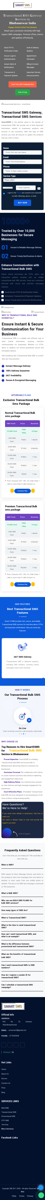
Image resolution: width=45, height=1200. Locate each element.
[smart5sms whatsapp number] (41, 1195)
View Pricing (22, 92)
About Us (5, 1074)
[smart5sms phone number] (41, 1187)
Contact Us (5, 1083)
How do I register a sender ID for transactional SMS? (16, 976)
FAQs (14, 1196)
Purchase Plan (22, 491)
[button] (19, 733)
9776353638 (14, 1036)
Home (3, 1069)
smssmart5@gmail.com (17, 1030)
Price (3, 1088)
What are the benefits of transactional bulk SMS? (18, 956)
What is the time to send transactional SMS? (18, 926)
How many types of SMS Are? (14, 910)
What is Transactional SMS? (13, 917)
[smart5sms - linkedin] (22, 1045)
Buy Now (22, 202)
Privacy (30, 1196)
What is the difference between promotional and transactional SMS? (17, 945)
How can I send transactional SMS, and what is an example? (18, 935)
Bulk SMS (5, 1108)
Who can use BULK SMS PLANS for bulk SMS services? (16, 901)
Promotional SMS (8, 1116)
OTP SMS (5, 1120)
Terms (19, 193)
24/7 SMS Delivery (22, 656)
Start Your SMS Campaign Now (22, 84)
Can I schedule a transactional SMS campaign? (17, 986)
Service (4, 1078)
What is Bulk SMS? (9, 893)
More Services (7, 1129)
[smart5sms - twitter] (10, 1045)
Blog (3, 1092)
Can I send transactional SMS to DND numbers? (18, 966)
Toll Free (4, 1124)
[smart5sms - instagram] (16, 1045)
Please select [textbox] (9, 180)
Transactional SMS (8, 1112)
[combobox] (22, 179)
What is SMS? (7, 864)
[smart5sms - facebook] (3, 1045)
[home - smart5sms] (22, 5)
